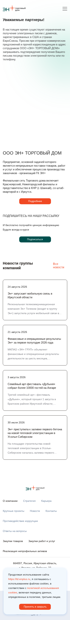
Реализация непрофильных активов (25, 551)
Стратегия (29, 500)
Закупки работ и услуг (41, 541)
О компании (10, 500)
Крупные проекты (13, 510)
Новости (35, 510)
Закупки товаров (13, 541)
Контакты (51, 510)
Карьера (46, 500)
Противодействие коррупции (20, 520)
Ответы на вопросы (15, 531)
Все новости (58, 265)
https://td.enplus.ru (19, 579)
